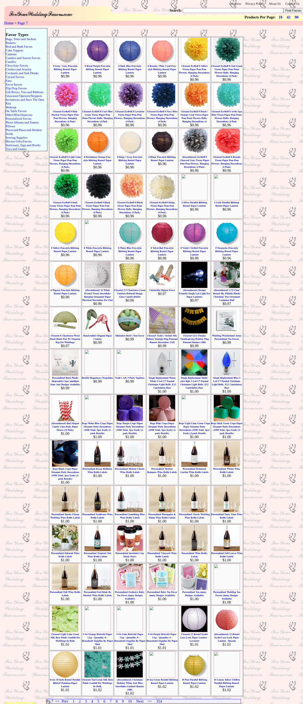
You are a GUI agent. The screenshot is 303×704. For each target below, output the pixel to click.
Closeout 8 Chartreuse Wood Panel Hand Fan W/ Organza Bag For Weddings (65, 339)
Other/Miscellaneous (19, 115)
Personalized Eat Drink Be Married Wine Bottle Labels (97, 593)
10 (130, 701)
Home (8, 23)
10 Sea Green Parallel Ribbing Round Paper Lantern (162, 681)
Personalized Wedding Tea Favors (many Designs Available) (226, 595)
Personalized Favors (18, 118)
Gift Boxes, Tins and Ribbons (25, 92)
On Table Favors (16, 111)
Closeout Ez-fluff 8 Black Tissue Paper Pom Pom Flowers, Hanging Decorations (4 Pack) (97, 207)
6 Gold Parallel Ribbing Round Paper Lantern (226, 204)
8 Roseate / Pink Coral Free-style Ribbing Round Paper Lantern (162, 69)
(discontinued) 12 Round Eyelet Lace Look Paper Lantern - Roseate (227, 637)
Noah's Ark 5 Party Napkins (129, 377)
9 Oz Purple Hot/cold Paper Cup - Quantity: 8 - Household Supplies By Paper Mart (162, 639)
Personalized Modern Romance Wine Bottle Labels (162, 470)
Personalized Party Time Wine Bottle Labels (226, 516)
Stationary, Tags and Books (23, 145)
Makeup (11, 107)
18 (280, 17)
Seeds (9, 134)
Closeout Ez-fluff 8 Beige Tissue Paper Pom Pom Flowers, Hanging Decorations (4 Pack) (162, 207)
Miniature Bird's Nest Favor (129, 335)
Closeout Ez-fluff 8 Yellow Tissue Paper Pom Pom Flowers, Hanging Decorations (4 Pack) (194, 70)
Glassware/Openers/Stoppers (24, 96)
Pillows (10, 126)
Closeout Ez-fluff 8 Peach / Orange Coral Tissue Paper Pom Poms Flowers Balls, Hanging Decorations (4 (194, 116)
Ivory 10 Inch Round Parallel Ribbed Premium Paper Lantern (65, 683)
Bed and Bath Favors (19, 46)
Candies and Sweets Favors (23, 58)
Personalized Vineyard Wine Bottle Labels (162, 554)
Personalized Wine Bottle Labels (194, 554)
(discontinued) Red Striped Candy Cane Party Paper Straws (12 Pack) (65, 426)
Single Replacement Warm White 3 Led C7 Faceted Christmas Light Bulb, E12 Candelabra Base (162, 382)
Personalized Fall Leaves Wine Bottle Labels (226, 554)
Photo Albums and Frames (22, 122)
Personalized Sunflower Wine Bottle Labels (97, 516)
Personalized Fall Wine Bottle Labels (65, 593)
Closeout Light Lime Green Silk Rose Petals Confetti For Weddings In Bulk (65, 637)
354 (159, 701)
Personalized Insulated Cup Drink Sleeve (130, 554)
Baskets (11, 43)
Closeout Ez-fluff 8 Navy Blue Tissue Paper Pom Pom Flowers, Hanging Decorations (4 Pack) (162, 116)
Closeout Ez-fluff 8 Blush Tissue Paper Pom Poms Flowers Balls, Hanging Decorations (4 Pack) (130, 207)
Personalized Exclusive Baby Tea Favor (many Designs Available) (129, 595)
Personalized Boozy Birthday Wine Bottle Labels (97, 470)
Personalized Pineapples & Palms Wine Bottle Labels (162, 516)
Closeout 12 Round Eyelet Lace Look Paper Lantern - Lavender (194, 637)
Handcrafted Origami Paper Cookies (97, 337)
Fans (9, 80)
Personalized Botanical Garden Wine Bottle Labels (194, 470)
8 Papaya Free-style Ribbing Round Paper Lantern (65, 291)
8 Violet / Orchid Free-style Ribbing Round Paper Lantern (194, 251)
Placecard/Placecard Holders (24, 130)
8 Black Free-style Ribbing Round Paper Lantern (162, 158)
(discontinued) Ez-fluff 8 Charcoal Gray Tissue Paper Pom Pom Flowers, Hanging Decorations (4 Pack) (194, 161)
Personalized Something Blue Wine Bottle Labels (130, 516)
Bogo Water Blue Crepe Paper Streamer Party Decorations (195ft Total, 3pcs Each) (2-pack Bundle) (97, 428)
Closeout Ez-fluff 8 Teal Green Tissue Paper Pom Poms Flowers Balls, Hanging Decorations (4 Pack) (226, 70)
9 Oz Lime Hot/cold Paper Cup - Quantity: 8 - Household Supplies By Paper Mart (129, 639)
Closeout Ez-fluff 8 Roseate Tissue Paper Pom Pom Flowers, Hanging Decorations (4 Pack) (226, 161)
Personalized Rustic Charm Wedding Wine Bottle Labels (65, 516)
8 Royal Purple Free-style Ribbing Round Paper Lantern (97, 69)
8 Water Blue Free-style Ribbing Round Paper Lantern (130, 251)
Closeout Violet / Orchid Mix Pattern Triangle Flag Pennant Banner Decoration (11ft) (162, 339)
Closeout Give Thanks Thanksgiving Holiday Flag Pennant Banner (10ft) (194, 339)
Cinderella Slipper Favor (162, 290)
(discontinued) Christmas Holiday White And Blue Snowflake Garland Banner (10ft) (130, 684)
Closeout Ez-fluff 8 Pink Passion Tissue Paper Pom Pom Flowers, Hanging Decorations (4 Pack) (65, 116)
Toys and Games (16, 149)
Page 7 (23, 23)
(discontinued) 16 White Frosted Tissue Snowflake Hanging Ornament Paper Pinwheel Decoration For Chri (97, 295)
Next (139, 701)
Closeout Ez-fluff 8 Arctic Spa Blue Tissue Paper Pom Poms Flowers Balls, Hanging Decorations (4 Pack (227, 116)
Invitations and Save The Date (25, 99)
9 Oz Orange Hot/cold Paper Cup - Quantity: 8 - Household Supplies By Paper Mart (97, 639)
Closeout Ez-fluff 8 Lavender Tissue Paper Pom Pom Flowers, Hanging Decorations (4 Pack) (129, 116)
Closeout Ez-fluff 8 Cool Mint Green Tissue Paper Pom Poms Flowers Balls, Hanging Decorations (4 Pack (97, 116)
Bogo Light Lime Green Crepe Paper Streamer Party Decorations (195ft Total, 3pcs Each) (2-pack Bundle (194, 428)
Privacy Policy (254, 3)
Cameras (11, 54)
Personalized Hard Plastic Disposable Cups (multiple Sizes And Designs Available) (65, 381)
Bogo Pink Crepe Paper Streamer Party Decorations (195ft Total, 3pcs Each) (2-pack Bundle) (162, 428)
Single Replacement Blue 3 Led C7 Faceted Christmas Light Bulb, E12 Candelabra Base (227, 382)
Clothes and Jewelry (18, 69)
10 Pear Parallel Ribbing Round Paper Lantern (194, 681)
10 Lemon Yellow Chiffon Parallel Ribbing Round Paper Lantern (227, 683)
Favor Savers (14, 84)
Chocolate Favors (17, 65)
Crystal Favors (15, 77)
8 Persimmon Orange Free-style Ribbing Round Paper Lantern (97, 160)
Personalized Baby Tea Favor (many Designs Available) (162, 593)
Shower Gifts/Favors (18, 141)
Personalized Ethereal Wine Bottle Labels (65, 554)
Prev (65, 701)
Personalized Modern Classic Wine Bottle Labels (129, 470)
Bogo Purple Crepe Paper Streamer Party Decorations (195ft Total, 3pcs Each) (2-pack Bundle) (130, 428)
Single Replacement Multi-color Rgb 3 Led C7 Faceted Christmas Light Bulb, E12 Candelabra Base (194, 382)
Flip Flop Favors (16, 88)
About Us (275, 3)
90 (297, 17)
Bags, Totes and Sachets (21, 39)
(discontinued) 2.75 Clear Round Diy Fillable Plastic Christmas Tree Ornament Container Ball (226, 295)
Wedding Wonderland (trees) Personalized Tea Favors (226, 337)
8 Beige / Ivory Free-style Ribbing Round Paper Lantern (129, 160)
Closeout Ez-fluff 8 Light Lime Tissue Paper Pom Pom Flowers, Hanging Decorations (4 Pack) (65, 161)
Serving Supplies (16, 137)
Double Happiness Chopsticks (97, 377)
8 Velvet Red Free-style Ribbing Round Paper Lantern (162, 251)
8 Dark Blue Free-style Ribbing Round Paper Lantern (129, 69)
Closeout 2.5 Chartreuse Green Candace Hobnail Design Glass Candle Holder (129, 293)
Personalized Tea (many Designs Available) (194, 593)
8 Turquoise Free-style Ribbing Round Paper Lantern (226, 251)
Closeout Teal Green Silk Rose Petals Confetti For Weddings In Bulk (97, 683)
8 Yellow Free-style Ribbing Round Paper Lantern (65, 249)
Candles (11, 62)
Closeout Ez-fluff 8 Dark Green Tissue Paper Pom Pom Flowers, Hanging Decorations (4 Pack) (65, 207)
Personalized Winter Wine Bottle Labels (226, 470)
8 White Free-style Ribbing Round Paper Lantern (97, 249)
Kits (8, 103)
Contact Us (292, 3)
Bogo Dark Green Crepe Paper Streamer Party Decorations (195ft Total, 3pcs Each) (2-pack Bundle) (226, 428)
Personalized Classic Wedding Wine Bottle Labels (194, 516)
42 (288, 17)
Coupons (235, 3)
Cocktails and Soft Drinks (22, 73)
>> (150, 701)
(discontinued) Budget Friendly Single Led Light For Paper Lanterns (194, 293)
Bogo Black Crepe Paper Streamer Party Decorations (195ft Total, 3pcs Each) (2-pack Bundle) (65, 473)
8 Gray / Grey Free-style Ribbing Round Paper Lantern (65, 69)
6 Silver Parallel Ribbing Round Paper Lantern (194, 204)
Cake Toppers (14, 50)
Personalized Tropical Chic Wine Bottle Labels (97, 554)
